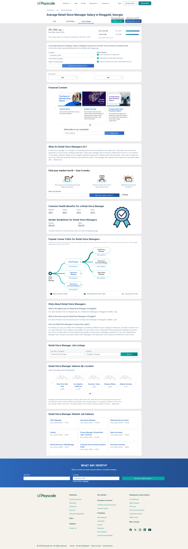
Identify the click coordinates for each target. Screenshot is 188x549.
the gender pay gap (92, 231)
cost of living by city (68, 370)
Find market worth (133, 21)
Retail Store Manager (66, 10)
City (62, 77)
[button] (54, 21)
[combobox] (71, 55)
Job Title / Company (57, 351)
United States (50, 10)
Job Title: (27, 475)
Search (129, 354)
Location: (51, 52)
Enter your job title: (54, 191)
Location (88, 351)
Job (57, 10)
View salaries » (73, 266)
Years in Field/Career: (55, 62)
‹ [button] (55, 107)
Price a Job (117, 21)
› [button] (133, 107)
